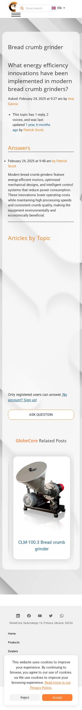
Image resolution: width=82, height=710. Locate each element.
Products (14, 642)
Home (12, 633)
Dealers (13, 651)
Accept (57, 697)
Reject (24, 697)
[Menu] (15, 15)
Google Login (41, 274)
